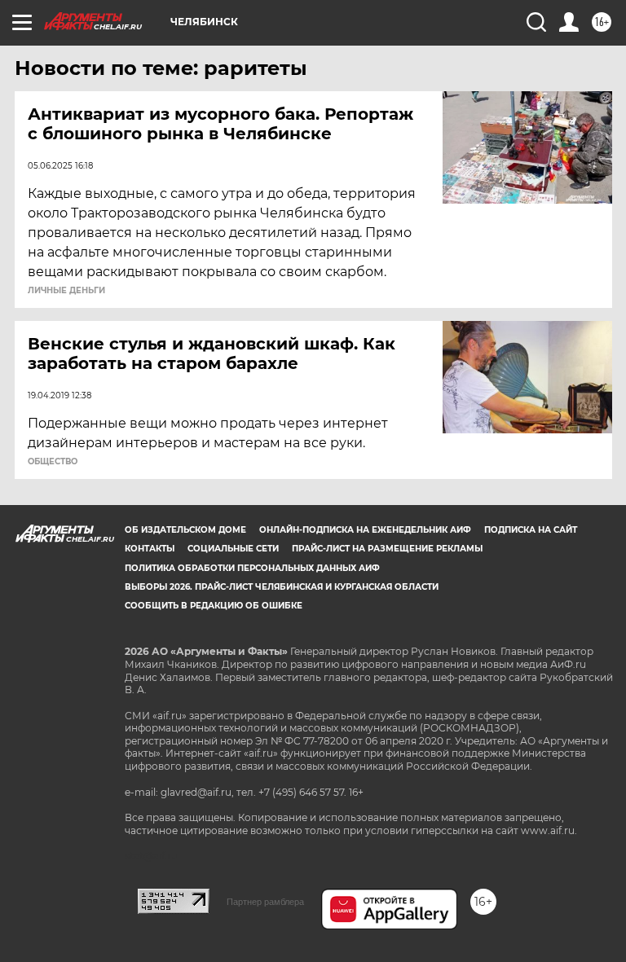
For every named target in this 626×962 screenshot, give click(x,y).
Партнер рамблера (265, 902)
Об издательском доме (185, 530)
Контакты (149, 548)
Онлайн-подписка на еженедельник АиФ (365, 530)
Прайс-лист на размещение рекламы (387, 548)
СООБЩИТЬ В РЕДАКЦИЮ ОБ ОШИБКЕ (213, 605)
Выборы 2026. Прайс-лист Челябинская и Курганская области (282, 587)
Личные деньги (66, 291)
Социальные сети (233, 548)
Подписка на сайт (530, 530)
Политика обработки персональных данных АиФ (252, 568)
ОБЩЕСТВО (52, 462)
